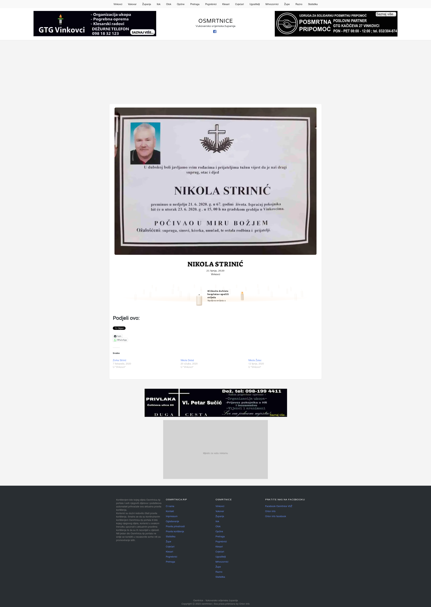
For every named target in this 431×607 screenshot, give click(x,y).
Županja (146, 4)
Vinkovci (117, 4)
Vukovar (132, 4)
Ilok (158, 4)
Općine (181, 4)
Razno (298, 4)
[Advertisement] (215, 65)
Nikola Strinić (215, 264)
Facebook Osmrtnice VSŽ (278, 506)
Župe (287, 4)
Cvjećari (239, 4)
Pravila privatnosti (175, 526)
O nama (170, 506)
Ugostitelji (255, 4)
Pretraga (195, 4)
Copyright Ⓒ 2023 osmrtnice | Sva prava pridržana (208, 603)
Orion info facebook (275, 516)
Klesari (225, 4)
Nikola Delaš (187, 360)
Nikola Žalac (254, 360)
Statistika (313, 4)
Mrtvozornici (272, 4)
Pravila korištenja (175, 531)
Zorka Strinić (119, 360)
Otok (168, 4)
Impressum (171, 516)
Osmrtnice (215, 20)
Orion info (270, 511)
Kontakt (170, 511)
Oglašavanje (172, 521)
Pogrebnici (211, 4)
